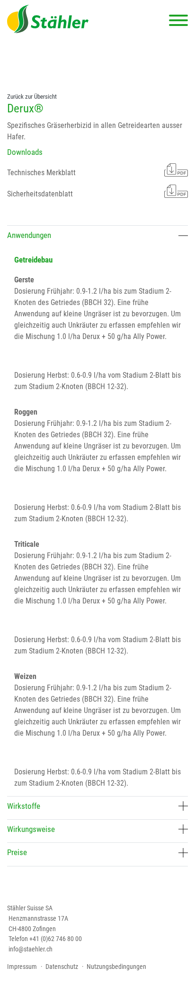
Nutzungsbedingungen (116, 967)
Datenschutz (61, 967)
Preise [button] (17, 852)
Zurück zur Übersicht (32, 96)
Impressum (22, 967)
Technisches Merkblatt (41, 172)
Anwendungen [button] (29, 235)
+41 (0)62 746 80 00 (55, 939)
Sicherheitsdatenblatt (40, 193)
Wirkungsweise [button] (31, 829)
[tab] (97, 236)
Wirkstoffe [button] (23, 806)
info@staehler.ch (31, 949)
